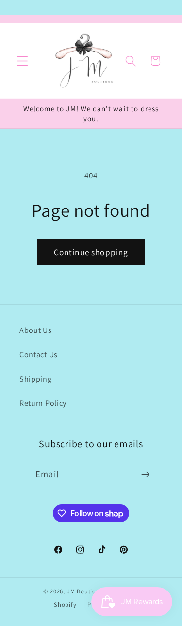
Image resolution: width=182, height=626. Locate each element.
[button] (22, 61)
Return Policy (42, 403)
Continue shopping (91, 252)
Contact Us (38, 354)
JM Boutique (85, 591)
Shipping (35, 379)
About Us (35, 330)
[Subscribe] (145, 475)
